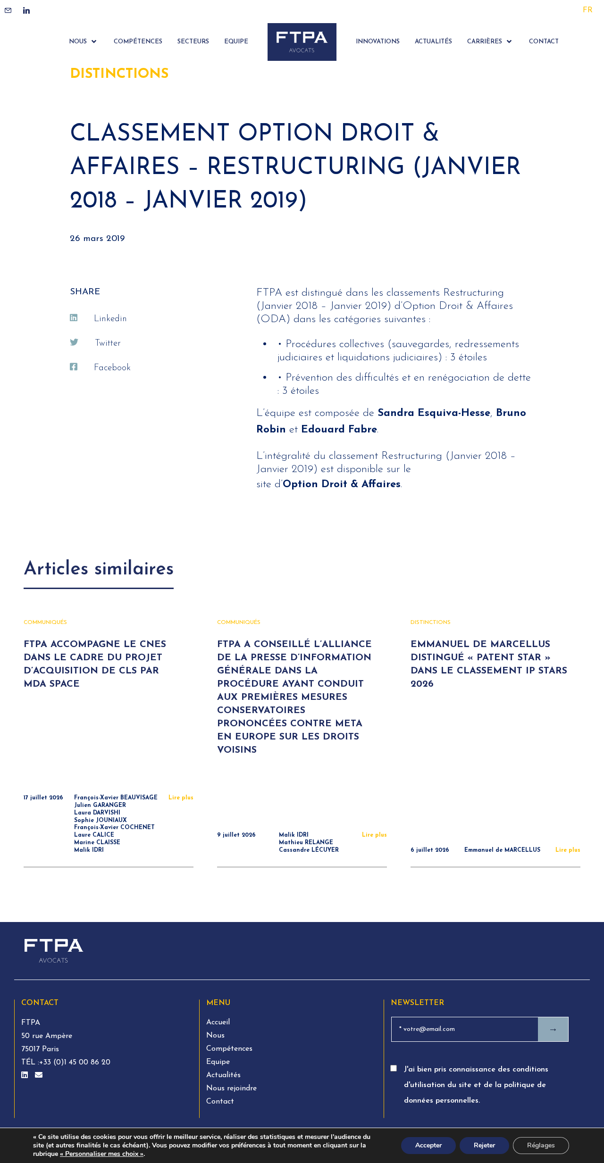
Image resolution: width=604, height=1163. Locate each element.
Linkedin (110, 319)
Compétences (229, 1049)
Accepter (428, 1145)
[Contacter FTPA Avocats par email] (38, 1076)
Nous (215, 1035)
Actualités (223, 1075)
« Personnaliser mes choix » (101, 1154)
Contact (220, 1101)
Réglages (541, 1145)
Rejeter (484, 1145)
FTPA (30, 1023)
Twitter (108, 343)
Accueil (218, 1022)
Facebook (112, 368)
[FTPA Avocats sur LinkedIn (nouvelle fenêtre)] (25, 1076)
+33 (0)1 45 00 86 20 (74, 1062)
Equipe (218, 1062)
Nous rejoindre (231, 1088)
